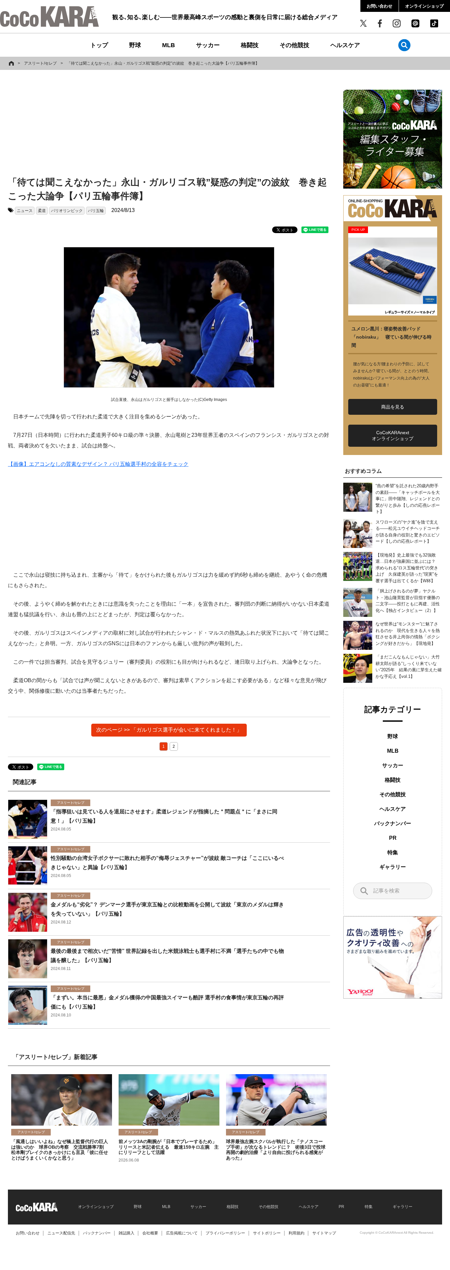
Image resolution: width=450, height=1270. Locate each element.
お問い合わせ (379, 6)
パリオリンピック (67, 210)
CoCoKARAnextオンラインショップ (392, 435)
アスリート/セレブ (40, 63)
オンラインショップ (424, 6)
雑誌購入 (126, 1233)
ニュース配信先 (61, 1233)
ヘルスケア (345, 45)
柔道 (42, 210)
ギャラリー (393, 867)
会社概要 (150, 1233)
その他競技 (294, 45)
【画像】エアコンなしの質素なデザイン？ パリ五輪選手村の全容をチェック (98, 464)
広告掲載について (182, 1233)
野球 (135, 45)
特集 (392, 852)
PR (393, 838)
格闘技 (250, 45)
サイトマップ (324, 1233)
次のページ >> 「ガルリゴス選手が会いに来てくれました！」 (169, 730)
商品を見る (392, 406)
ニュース (25, 210)
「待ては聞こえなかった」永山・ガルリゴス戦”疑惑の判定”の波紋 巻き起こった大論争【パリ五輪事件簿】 (163, 63)
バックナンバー (392, 823)
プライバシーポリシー (225, 1233)
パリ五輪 (96, 210)
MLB (168, 45)
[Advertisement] (169, 124)
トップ (99, 45)
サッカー (208, 45)
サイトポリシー (267, 1233)
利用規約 (296, 1233)
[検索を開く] (404, 45)
